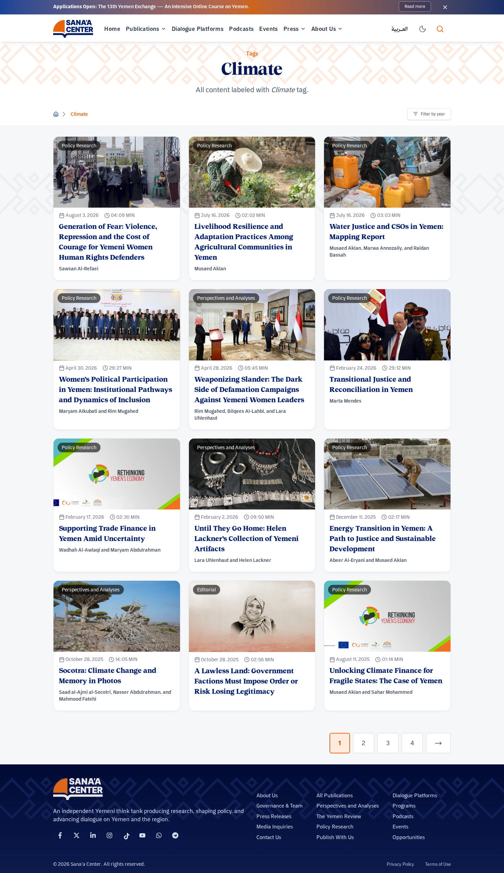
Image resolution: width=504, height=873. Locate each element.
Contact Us (268, 837)
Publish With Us (335, 837)
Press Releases (273, 816)
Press (291, 28)
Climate (79, 114)
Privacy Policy (400, 864)
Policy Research (334, 826)
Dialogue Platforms (198, 28)
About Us (323, 28)
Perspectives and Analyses (347, 805)
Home (112, 28)
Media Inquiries (274, 826)
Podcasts (241, 28)
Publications (142, 28)
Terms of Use (438, 864)
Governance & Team (279, 805)
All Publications (334, 795)
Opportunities (409, 837)
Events (268, 28)
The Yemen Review (338, 816)
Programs (404, 805)
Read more (415, 6)
